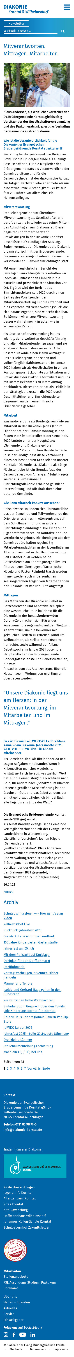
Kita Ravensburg (16, 1210)
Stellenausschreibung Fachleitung (28, 1046)
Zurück (8, 892)
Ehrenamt (11, 1288)
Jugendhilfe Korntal (18, 1193)
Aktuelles (10, 1308)
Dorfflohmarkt (14, 967)
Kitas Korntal (13, 1204)
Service (9, 1314)
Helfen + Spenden (17, 1302)
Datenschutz (38, 1349)
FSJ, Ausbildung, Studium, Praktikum (30, 1282)
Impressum (61, 1349)
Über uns (10, 1297)
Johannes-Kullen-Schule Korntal (27, 1222)
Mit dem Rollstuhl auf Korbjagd (27, 955)
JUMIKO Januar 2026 (18, 1028)
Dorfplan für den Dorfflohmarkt (27, 961)
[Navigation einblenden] (66, 8)
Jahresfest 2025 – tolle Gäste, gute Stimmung (36, 1034)
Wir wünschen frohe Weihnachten (29, 1000)
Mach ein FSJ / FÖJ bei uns (23, 1052)
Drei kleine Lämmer (18, 1040)
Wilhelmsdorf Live (17, 924)
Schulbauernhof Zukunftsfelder (27, 1227)
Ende (46, 1068)
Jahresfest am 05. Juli (19, 948)
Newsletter (16, 24)
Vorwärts (34, 1068)
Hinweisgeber (14, 1320)
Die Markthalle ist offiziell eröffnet (29, 936)
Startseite (16, 1349)
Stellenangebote (16, 1277)
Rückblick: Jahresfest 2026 (22, 930)
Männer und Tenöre (18, 983)
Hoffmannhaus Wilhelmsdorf (25, 1216)
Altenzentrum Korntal (20, 1198)
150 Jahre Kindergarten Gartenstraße (31, 942)
